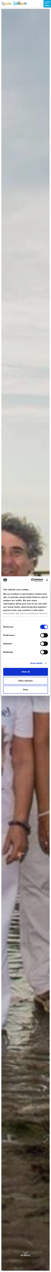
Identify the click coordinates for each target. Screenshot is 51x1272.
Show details (36, 663)
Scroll (25, 1255)
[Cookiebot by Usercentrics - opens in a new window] (32, 580)
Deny (25, 689)
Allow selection (25, 681)
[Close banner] (47, 580)
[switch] (44, 635)
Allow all (25, 672)
